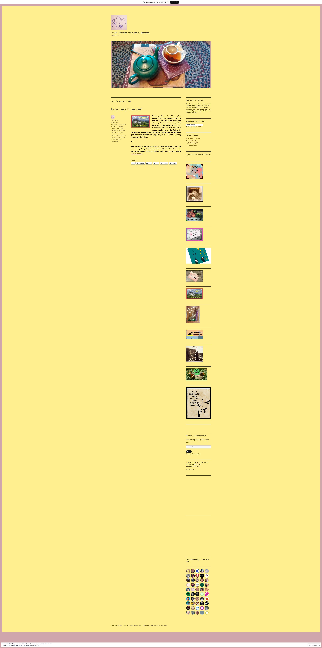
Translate (198, 126)
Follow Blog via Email (196, 436)
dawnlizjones (114, 120)
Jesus (112, 134)
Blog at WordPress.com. (136, 625)
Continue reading (136, 153)
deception (113, 128)
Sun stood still (118, 139)
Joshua (116, 134)
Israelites (120, 132)
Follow (189, 451)
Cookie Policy (36, 645)
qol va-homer (116, 137)
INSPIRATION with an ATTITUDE (130, 32)
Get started (174, 2)
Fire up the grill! (191, 144)
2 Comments (114, 141)
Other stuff (120, 126)
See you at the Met (192, 140)
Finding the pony (192, 145)
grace (120, 130)
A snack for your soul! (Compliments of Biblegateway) (197, 464)
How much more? (126, 109)
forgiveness (120, 128)
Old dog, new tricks (192, 142)
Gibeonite (113, 130)
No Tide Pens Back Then (193, 138)
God (118, 130)
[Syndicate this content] (186, 462)
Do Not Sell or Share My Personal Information (155, 625)
